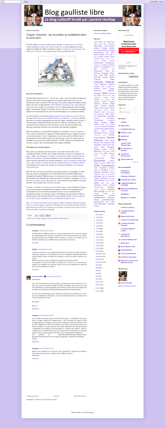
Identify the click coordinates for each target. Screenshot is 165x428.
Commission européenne (104, 63)
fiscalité (112, 185)
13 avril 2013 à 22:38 (54, 276)
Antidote (124, 122)
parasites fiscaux (63, 218)
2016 (98, 243)
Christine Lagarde (107, 60)
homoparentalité (98, 187)
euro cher (105, 183)
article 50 (97, 170)
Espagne (43, 218)
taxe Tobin (110, 202)
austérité (104, 170)
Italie (56, 218)
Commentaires (126, 112)
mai (97, 273)
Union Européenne (104, 165)
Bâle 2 (112, 54)
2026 (98, 214)
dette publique (99, 180)
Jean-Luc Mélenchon (104, 115)
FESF (101, 75)
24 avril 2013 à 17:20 (46, 348)
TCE (103, 155)
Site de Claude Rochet (128, 253)
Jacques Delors (100, 101)
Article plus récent (33, 396)
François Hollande (104, 82)
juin (97, 270)
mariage (96, 193)
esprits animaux (110, 180)
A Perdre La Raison (127, 207)
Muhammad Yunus (100, 135)
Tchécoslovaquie (99, 158)
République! (125, 194)
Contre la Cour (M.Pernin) (129, 220)
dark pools (111, 178)
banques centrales (101, 172)
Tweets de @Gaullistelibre (102, 33)
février (98, 282)
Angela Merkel (108, 48)
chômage (97, 176)
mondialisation (99, 195)
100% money (98, 42)
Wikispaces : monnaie (128, 197)
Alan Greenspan (109, 44)
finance (105, 185)
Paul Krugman (107, 147)
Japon (96, 108)
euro (48, 218)
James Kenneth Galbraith (104, 106)
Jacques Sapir (108, 104)
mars (97, 279)
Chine (112, 56)
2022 (98, 226)
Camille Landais (103, 56)
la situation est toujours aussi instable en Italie (49, 187)
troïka (96, 204)
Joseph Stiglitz (108, 122)
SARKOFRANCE (126, 250)
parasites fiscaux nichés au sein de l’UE (68, 116)
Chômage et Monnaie (128, 176)
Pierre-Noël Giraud (108, 151)
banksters (112, 170)
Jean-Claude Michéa (107, 108)
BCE (34, 218)
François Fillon (104, 79)
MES (99, 126)
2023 (98, 223)
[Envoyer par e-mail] (40, 215)
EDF (95, 69)
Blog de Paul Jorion (127, 216)
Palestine (107, 143)
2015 (98, 245)
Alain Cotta (98, 44)
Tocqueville (102, 163)
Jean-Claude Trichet (101, 110)
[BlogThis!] (42, 215)
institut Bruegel (99, 189)
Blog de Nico (125, 126)
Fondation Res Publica (128, 180)
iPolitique (124, 140)
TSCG (113, 155)
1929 (105, 42)
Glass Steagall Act (108, 86)
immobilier (111, 187)
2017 (98, 240)
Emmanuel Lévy (107, 69)
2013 (98, 251)
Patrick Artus (106, 145)
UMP (108, 163)
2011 (98, 291)
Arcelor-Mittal (98, 50)
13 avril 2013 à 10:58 (45, 249)
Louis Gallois (110, 124)
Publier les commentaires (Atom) (46, 399)
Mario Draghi (104, 129)
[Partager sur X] (45, 215)
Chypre (38, 218)
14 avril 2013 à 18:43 (46, 315)
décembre (99, 254)
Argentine (105, 50)
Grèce (52, 218)
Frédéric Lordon (126, 133)
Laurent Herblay (37, 276)
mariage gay (109, 193)
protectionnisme (108, 200)
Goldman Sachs (100, 88)
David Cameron (109, 65)
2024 (98, 220)
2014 (98, 248)
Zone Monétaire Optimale (104, 168)
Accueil (56, 396)
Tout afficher (135, 162)
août (97, 265)
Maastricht (105, 126)
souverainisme (99, 202)
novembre (99, 256)
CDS (95, 56)
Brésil (107, 54)
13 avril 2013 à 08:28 (46, 231)
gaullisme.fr (125, 136)
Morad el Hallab (108, 133)
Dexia (113, 67)
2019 (98, 234)
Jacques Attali (110, 99)
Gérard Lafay (106, 95)
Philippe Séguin (100, 149)
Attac (107, 52)
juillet (98, 268)
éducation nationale (106, 204)
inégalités (111, 189)
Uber (113, 163)
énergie (96, 206)
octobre (98, 259)
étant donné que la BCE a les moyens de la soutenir (44, 207)
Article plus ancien (80, 396)
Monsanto (98, 133)
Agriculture (111, 42)
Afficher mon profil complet (127, 286)
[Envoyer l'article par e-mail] (36, 215)
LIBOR (102, 124)
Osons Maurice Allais (128, 246)
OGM (106, 140)
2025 (98, 217)
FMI (105, 75)
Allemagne (98, 46)
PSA (101, 143)
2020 (98, 231)
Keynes (96, 124)
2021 (98, 229)
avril (97, 276)
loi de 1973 (110, 191)
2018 (98, 237)
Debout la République (102, 67)
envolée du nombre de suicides (46, 163)
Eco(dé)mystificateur (128, 129)
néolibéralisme (99, 197)
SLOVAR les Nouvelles (128, 257)
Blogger (91, 412)
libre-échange (99, 191)
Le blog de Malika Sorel (129, 239)
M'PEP (96, 126)
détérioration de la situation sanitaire (71, 163)
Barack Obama (99, 54)
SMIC (106, 153)
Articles (123, 108)
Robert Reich (98, 153)
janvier (98, 285)
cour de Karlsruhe (108, 176)
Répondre (35, 243)
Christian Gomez (99, 58)
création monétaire (100, 178)
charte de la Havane (107, 174)
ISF (102, 99)
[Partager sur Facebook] (47, 215)
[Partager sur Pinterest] (49, 215)
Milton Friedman (108, 131)
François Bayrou (108, 77)
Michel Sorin (125, 243)
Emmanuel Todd (101, 71)
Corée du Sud (98, 65)
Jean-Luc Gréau (103, 114)
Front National (100, 84)
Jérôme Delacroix (127, 159)
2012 (98, 288)
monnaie (112, 195)
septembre (99, 262)
